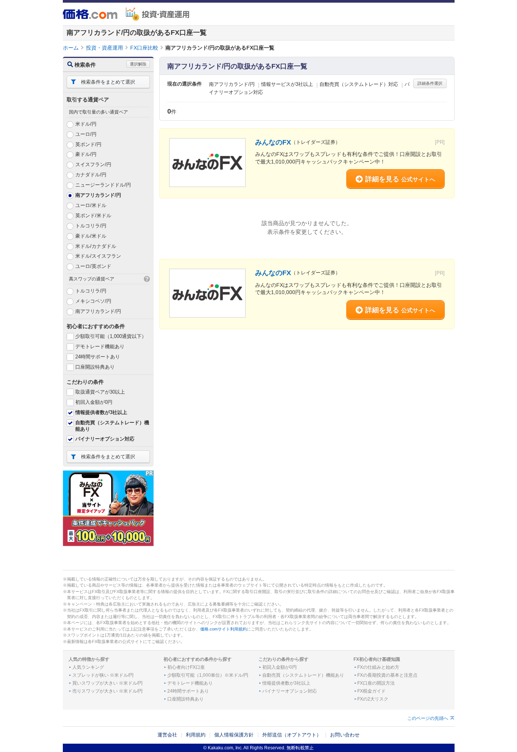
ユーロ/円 (86, 134)
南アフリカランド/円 (98, 195)
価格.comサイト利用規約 (223, 629)
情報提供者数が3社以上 (101, 412)
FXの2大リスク (372, 699)
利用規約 (196, 735)
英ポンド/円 (88, 144)
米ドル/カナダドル (95, 246)
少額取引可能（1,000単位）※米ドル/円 (207, 675)
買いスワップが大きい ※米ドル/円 (107, 683)
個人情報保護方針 (234, 735)
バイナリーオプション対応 (104, 439)
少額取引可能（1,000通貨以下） (110, 336)
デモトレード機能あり (100, 346)
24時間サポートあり (97, 357)
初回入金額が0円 (93, 402)
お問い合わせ (345, 735)
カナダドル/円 (90, 174)
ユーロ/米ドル (90, 205)
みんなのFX (273, 142)
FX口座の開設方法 (376, 683)
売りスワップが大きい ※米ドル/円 (107, 691)
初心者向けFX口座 (186, 667)
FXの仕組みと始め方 (378, 667)
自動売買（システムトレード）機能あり (303, 675)
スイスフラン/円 (93, 164)
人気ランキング (88, 667)
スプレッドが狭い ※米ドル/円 (103, 675)
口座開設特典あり (95, 367)
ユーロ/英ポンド (93, 266)
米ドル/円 (86, 124)
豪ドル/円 (86, 154)
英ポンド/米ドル (93, 215)
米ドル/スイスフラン (98, 256)
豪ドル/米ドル (90, 236)
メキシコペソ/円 (93, 301)
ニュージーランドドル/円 (103, 185)
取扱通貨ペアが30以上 (100, 392)
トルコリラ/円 (90, 226)
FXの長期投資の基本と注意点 (387, 675)
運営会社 (167, 735)
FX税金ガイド (371, 691)
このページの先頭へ (427, 718)
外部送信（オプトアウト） (291, 735)
